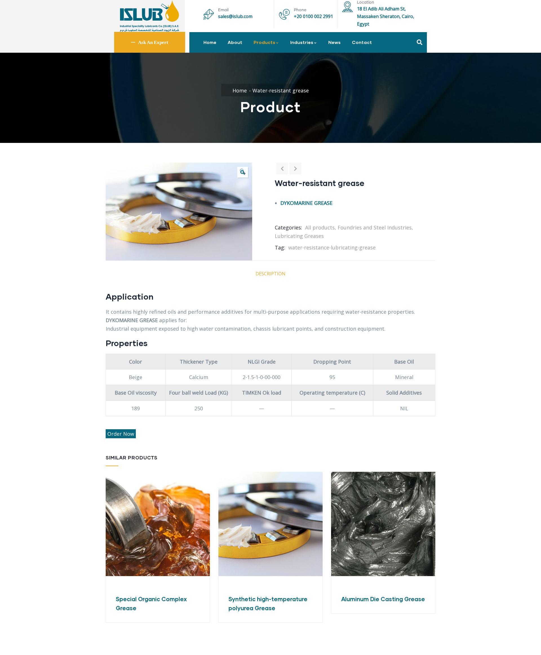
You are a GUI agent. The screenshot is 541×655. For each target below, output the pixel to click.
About (235, 42)
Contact (362, 42)
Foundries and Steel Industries (375, 227)
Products (264, 42)
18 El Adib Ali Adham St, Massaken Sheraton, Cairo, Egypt (385, 16)
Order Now (120, 433)
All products (320, 227)
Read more (222, 556)
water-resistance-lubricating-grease (332, 247)
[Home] (149, 16)
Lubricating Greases (299, 236)
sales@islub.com (235, 16)
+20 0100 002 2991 (313, 16)
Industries (301, 42)
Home (209, 42)
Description (270, 274)
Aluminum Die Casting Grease (383, 599)
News (334, 42)
